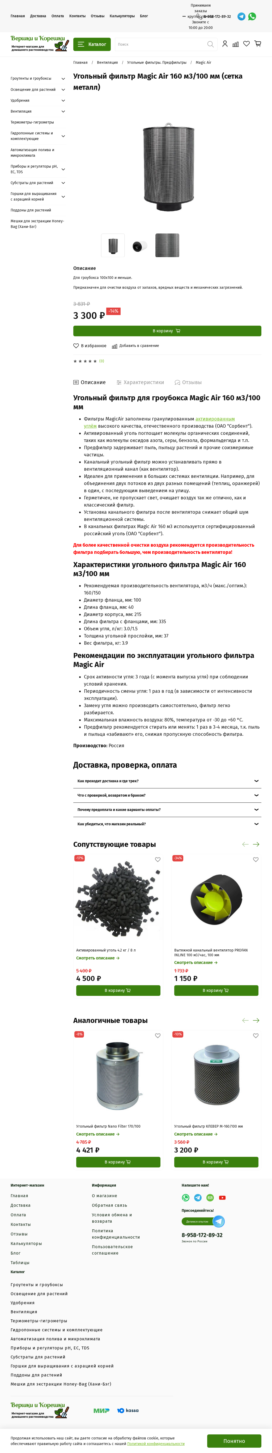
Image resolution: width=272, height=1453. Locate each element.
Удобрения (20, 100)
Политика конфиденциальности (116, 1234)
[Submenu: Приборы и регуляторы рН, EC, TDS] (63, 169)
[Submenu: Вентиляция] (63, 111)
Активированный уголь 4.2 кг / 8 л (106, 950)
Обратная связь (109, 1205)
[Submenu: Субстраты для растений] (63, 183)
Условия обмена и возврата (112, 1218)
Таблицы (20, 1262)
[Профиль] (225, 44)
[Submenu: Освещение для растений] (63, 89)
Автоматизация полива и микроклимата (32, 153)
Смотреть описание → (98, 958)
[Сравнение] (235, 44)
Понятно (234, 1441)
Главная (18, 16)
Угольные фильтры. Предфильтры (156, 62)
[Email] (210, 1198)
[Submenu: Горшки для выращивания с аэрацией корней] (63, 196)
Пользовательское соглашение (112, 1250)
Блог (144, 16)
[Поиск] (211, 44)
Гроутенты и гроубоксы (31, 78)
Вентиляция (107, 62)
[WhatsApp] (252, 16)
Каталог (97, 44)
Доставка (38, 16)
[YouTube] (222, 1198)
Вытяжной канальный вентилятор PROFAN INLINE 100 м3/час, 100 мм (211, 952)
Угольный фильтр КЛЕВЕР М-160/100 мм (208, 1126)
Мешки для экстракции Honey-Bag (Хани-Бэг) (37, 224)
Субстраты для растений (32, 183)
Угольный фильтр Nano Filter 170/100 (108, 1126)
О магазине (104, 1195)
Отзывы (97, 16)
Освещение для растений (33, 89)
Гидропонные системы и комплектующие (32, 136)
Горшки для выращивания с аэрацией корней (34, 197)
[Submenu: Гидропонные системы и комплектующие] (63, 136)
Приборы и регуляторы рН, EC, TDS (34, 169)
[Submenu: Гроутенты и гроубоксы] (63, 78)
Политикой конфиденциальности (156, 1444)
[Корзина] (257, 44)
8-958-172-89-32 (217, 16)
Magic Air (203, 62)
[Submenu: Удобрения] (63, 100)
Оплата (58, 16)
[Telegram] (241, 16)
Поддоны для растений (31, 210)
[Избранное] (246, 44)
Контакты (77, 16)
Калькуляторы (122, 16)
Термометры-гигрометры (32, 122)
